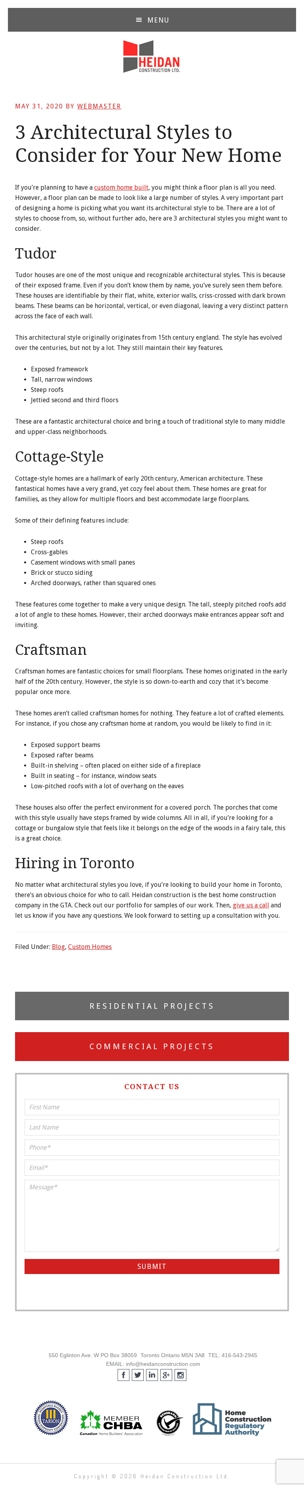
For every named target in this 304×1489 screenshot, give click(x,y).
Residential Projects (152, 1006)
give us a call (251, 905)
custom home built (121, 187)
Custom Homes (90, 947)
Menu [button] (158, 20)
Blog (58, 947)
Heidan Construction (152, 57)
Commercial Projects (152, 1046)
